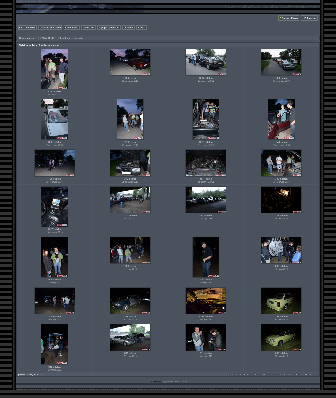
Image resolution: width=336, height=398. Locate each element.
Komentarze (71, 27)
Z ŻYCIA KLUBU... (47, 38)
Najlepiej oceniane (109, 27)
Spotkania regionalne (72, 38)
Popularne (88, 27)
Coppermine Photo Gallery (174, 382)
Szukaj (141, 27)
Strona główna (290, 18)
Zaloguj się (310, 18)
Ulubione (128, 27)
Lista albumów (27, 27)
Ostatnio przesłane (50, 27)
